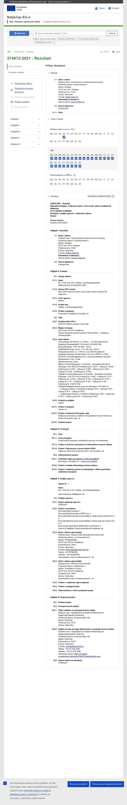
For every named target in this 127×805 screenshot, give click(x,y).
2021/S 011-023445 (89, 461)
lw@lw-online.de (71, 97)
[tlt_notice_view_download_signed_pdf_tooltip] (64, 137)
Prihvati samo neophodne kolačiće (107, 784)
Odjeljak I (15, 119)
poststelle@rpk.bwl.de (74, 646)
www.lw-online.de (77, 102)
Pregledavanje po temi (43, 42)
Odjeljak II (15, 125)
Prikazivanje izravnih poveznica (24, 90)
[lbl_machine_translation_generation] (74, 175)
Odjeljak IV (15, 132)
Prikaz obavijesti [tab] (15, 66)
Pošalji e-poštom (22, 102)
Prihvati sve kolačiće (78, 784)
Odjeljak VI (15, 144)
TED (9, 52)
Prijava (101, 8)
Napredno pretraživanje (66, 39)
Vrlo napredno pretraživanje (88, 39)
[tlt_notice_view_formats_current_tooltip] (113, 196)
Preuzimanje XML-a (23, 83)
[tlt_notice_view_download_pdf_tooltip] (51, 158)
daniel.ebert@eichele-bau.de (77, 550)
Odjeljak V (15, 138)
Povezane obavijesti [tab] (16, 72)
